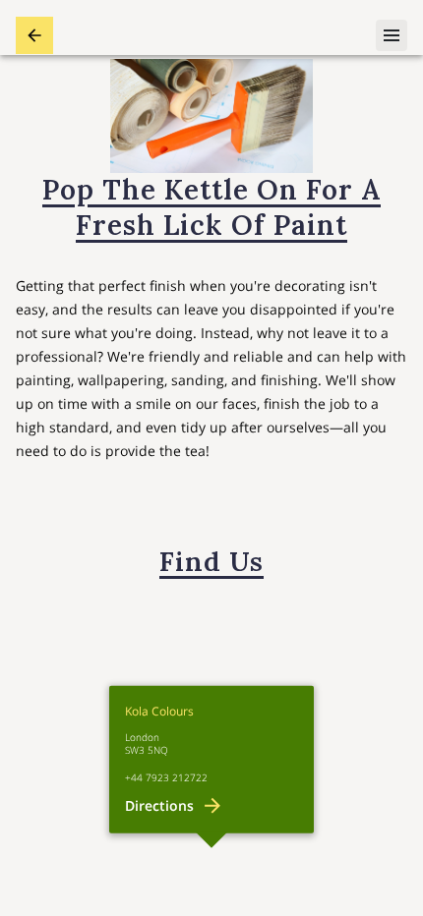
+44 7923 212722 (166, 778)
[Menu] (391, 35)
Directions (159, 805)
